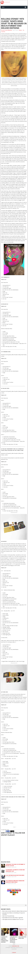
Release (20, 30)
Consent (14, 952)
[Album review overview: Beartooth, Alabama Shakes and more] (5, 932)
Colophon (14, 949)
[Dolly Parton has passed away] (22, 932)
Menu (3, 7)
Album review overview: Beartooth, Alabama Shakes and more (14, 911)
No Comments (8, 867)
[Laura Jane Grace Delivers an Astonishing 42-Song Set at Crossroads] (14, 932)
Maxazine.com (15, 946)
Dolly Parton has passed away (8, 915)
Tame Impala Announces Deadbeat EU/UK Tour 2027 (12, 919)
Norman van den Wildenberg (6, 30)
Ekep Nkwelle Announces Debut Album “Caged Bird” (12, 917)
